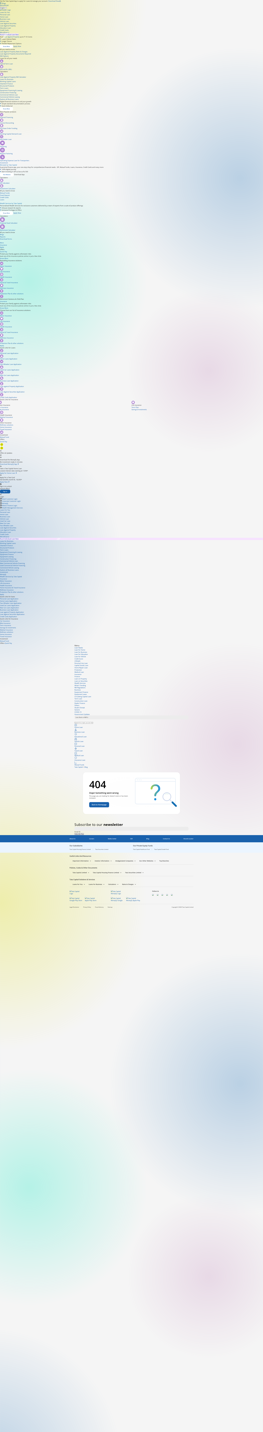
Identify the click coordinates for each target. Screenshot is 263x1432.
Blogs (4, 3)
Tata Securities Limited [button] (133, 873)
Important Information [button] (81, 861)
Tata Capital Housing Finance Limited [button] (106, 873)
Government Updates (82, 714)
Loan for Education (81, 654)
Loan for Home (79, 650)
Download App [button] (19, 174)
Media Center (112, 839)
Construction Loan (80, 701)
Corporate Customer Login (11, 501)
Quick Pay (3, 442)
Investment (4, 163)
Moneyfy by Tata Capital (8, 165)
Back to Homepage (99, 805)
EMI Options (4, 56)
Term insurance (5, 625)
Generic (77, 710)
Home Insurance (6, 634)
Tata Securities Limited (101, 849)
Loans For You (5, 510)
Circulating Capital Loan (82, 696)
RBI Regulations (79, 688)
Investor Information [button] (102, 861)
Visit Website (7, 174)
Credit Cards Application (8, 617)
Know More (6, 46)
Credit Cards (4, 197)
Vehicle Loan (4, 519)
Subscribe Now (79, 834)
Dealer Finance (79, 703)
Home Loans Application (8, 601)
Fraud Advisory (99, 907)
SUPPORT (5, 5)
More (2, 243)
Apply (2, 346)
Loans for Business (6, 79)
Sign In (5, 491)
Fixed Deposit (5, 195)
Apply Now (17, 46)
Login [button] (2, 497)
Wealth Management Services (12, 508)
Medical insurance (6, 630)
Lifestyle (77, 661)
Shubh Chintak (79, 708)
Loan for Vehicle (80, 656)
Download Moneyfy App (8, 464)
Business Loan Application (9, 610)
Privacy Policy (87, 907)
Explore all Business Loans (9, 99)
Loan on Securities (80, 681)
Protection (78, 670)
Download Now (53, 1)
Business (77, 690)
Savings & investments (8, 628)
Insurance (3, 301)
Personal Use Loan (81, 663)
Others (76, 705)
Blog (86, 767)
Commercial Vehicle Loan (9, 561)
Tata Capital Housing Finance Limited (80, 849)
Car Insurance (5, 621)
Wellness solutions (6, 632)
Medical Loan (79, 672)
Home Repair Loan (81, 668)
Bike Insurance (5, 623)
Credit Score (78, 659)
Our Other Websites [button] (146, 861)
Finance (77, 676)
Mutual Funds (5, 193)
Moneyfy (5, 503)
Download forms (6, 239)
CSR (131, 839)
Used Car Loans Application (9, 605)
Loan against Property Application (12, 612)
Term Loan (78, 699)
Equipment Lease (80, 694)
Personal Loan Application (9, 599)
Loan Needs (78, 648)
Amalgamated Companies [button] (124, 861)
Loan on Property (80, 679)
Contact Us (166, 839)
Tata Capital (78, 767)
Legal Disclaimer (74, 907)
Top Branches (164, 861)
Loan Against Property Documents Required (15, 54)
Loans (2, 200)
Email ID (77, 832)
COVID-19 (77, 712)
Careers (91, 839)
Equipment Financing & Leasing (11, 552)
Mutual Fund (4, 641)
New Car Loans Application (9, 608)
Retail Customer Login (9, 499)
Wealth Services (80, 683)
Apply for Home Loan (8, 473)
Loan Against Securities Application (12, 614)
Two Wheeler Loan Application (10, 603)
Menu (77, 645)
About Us (72, 839)
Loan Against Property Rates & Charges (13, 52)
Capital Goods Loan (81, 665)
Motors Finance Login (9, 505)
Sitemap (110, 907)
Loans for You (5, 12)
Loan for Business (80, 652)
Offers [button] (2, 249)
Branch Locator (188, 839)
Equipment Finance (81, 692)
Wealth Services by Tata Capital (11, 203)
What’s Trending (80, 685)
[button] (131, 451)
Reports (2, 237)
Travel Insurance (6, 636)
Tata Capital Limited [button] (80, 873)
